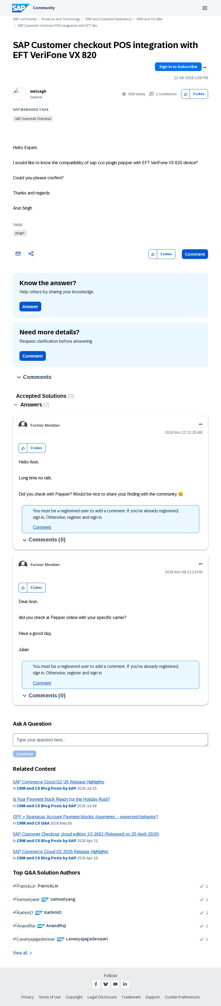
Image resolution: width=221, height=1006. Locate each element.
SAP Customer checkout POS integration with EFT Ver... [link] (58, 26)
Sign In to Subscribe (178, 67)
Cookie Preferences (182, 997)
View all (20, 953)
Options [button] (204, 67)
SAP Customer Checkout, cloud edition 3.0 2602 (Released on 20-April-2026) (86, 834)
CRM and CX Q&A (149, 19)
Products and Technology (61, 19)
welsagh (38, 91)
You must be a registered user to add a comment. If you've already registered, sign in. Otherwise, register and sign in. (106, 514)
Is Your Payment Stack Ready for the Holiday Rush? (61, 799)
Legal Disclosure (102, 997)
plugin (20, 233)
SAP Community (25, 19)
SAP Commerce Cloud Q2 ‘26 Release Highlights (58, 782)
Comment (195, 254)
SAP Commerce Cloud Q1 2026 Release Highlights (60, 851)
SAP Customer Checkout (33, 119)
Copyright (74, 997)
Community (44, 8)
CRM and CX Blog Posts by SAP (46, 788)
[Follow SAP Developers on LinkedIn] (125, 984)
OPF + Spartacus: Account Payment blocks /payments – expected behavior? (85, 817)
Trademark (131, 997)
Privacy (27, 997)
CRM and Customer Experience (108, 19)
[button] (185, 94)
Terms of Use (50, 997)
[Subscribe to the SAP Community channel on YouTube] (115, 984)
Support (153, 997)
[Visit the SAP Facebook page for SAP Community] (96, 984)
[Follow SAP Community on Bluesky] (105, 984)
